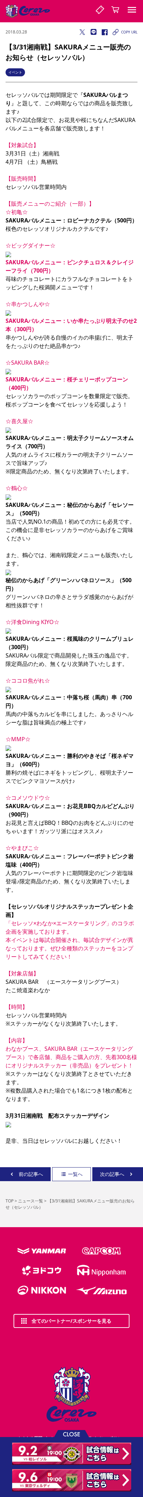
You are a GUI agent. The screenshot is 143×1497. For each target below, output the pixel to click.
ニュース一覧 (30, 1201)
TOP (10, 1201)
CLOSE (71, 1433)
